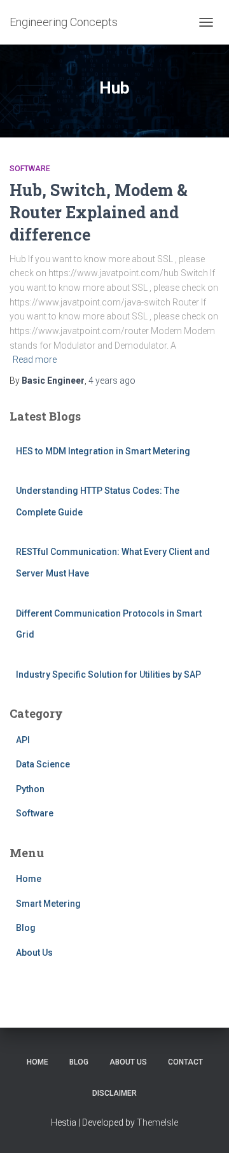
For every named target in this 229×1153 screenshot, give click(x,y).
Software (30, 168)
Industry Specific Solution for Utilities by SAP (108, 674)
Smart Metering (48, 903)
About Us (34, 952)
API (23, 740)
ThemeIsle (157, 1122)
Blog (26, 928)
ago (111, 380)
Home (28, 879)
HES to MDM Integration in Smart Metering (103, 451)
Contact (185, 1062)
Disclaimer (114, 1093)
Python (30, 789)
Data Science (43, 764)
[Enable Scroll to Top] (204, 1127)
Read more (35, 359)
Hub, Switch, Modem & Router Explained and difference (99, 212)
